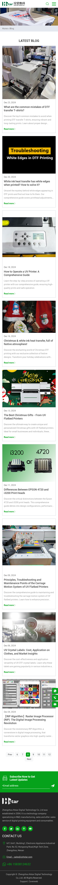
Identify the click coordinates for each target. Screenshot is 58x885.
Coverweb (33, 881)
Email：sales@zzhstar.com (19, 857)
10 (38, 754)
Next (29, 759)
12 (49, 754)
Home (5, 28)
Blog (12, 28)
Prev (10, 754)
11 (44, 754)
